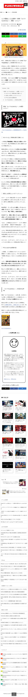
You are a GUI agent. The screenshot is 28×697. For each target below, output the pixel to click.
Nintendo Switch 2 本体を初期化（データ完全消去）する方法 (13, 547)
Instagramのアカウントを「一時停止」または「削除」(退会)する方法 (14, 684)
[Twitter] (6, 34)
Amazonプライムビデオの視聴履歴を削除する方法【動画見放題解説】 (14, 663)
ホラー (8, 25)
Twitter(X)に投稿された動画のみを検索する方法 (10, 615)
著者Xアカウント (7, 379)
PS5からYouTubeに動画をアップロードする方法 (10, 519)
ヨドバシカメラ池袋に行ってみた (7, 530)
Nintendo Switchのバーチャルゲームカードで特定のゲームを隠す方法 (14, 676)
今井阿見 (14, 351)
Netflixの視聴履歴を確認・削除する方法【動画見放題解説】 (13, 591)
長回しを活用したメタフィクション (12, 95)
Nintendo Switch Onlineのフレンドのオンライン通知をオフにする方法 (14, 659)
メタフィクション (13, 25)
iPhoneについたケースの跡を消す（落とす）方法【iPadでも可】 (14, 563)
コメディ (4, 25)
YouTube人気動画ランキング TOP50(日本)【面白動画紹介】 (13, 613)
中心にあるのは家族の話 (10, 97)
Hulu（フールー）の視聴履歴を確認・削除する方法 (11, 601)
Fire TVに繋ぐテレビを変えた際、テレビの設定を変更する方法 (13, 641)
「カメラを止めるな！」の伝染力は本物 (12, 99)
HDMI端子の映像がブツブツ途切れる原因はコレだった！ (12, 622)
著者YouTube (13, 379)
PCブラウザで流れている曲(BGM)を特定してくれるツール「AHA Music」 (14, 672)
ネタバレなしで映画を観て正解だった (13, 93)
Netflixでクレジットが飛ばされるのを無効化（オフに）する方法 (14, 589)
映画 (19, 25)
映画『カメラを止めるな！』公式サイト (16, 57)
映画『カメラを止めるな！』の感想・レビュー (13, 91)
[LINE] (6, 36)
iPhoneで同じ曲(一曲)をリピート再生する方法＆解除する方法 (13, 566)
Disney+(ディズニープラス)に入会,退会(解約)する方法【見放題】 (14, 594)
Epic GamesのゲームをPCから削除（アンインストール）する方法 (14, 680)
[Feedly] (22, 36)
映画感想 (15, 12)
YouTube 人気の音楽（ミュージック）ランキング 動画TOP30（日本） (14, 655)
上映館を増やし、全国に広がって (13, 304)
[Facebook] (14, 34)
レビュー (9, 12)
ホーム (3, 12)
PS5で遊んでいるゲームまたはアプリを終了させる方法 (12, 521)
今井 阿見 (23, 29)
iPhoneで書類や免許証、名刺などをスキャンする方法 (11, 572)
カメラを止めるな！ (6, 328)
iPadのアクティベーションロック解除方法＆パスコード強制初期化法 (14, 667)
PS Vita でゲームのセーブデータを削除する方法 (10, 536)
